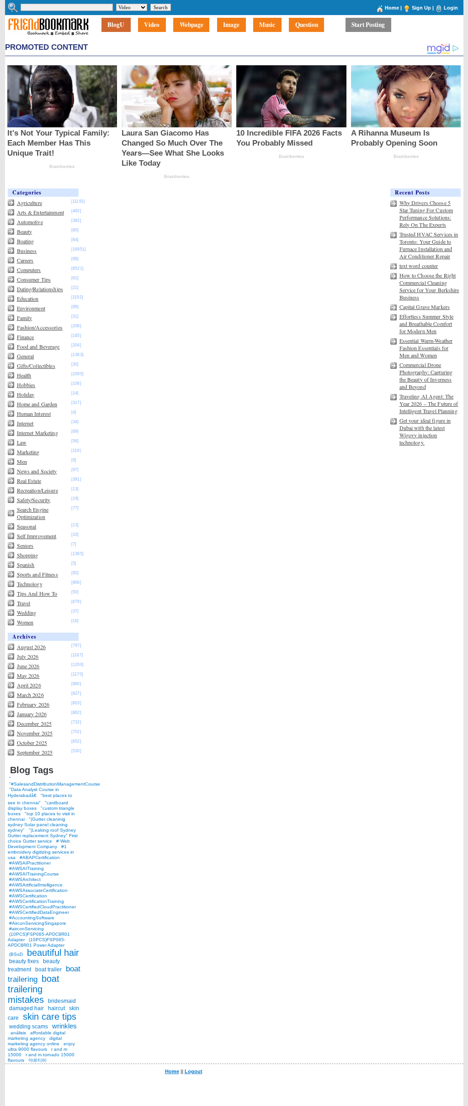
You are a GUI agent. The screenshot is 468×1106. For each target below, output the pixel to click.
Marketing (28, 452)
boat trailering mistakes (33, 989)
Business (27, 250)
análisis (17, 1032)
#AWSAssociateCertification (38, 890)
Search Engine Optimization (33, 513)
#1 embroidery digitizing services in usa (41, 852)
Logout (193, 1071)
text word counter (418, 265)
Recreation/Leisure (37, 490)
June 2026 (28, 666)
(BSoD (16, 954)
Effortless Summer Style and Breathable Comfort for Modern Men (426, 324)
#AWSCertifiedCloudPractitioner (42, 906)
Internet (25, 423)
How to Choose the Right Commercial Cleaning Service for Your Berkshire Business (429, 286)
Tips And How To (37, 593)
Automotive (30, 221)
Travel (24, 603)
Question (306, 25)
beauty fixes (24, 961)
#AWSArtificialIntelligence (36, 884)
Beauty (24, 231)
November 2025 (35, 733)
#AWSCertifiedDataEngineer (39, 912)
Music (267, 25)
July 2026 (28, 656)
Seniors (25, 545)
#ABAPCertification (40, 857)
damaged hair (26, 1008)
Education (28, 298)
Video (152, 25)
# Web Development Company (39, 844)
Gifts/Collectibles (36, 365)
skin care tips (49, 1017)
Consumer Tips (34, 279)
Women (25, 622)
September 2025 (35, 752)
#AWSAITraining (26, 868)
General (25, 356)
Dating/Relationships (40, 289)
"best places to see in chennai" (40, 799)
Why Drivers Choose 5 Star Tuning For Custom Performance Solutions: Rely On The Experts (426, 213)
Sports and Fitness (37, 574)
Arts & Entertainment (40, 212)
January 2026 (32, 714)
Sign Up (421, 7)
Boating (25, 241)
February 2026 (33, 704)
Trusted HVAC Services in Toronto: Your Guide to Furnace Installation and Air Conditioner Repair (428, 245)
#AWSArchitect (25, 879)
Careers (25, 260)
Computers (29, 269)
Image (231, 25)
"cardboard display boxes (38, 805)
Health (24, 375)
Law (22, 442)
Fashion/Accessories (40, 327)
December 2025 (34, 723)
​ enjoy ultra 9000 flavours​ (41, 1046)
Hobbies (26, 384)
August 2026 (31, 646)
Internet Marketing (37, 432)
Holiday (26, 394)
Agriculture (29, 202)
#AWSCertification (28, 895)
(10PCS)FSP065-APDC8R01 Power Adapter (36, 942)
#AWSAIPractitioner (30, 862)
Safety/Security (34, 499)
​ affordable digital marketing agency (36, 1035)
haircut (56, 1008)
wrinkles (64, 1026)
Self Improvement (37, 536)
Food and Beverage (38, 346)
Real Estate (29, 480)
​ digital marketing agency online (35, 1041)
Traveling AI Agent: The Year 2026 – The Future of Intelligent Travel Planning (428, 403)
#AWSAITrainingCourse (34, 873)
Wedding (27, 612)
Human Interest (34, 413)
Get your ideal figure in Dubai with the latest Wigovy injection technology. (425, 431)
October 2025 (32, 742)
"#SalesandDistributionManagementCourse (54, 783)
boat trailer (48, 969)
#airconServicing (26, 928)
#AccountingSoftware (31, 917)
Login (451, 7)
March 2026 (30, 694)
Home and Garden (37, 404)
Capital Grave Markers (424, 306)
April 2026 (29, 685)
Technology (30, 583)
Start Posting (368, 25)
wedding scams (28, 1026)
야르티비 (37, 1060)
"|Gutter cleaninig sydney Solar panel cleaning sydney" (38, 825)
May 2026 (28, 675)
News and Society (37, 471)
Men (22, 461)
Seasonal (27, 526)
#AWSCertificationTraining (36, 901)
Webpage (191, 25)
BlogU (115, 25)
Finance (25, 337)
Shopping (27, 555)
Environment (31, 308)
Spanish (26, 564)
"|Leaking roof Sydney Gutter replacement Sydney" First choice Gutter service (43, 836)
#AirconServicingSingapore (37, 923)
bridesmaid (62, 1001)
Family (24, 317)
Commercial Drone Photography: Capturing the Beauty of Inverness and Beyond (426, 375)
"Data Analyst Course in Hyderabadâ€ (33, 792)
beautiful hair (53, 953)
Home (392, 7)
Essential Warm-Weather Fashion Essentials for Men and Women (426, 348)
